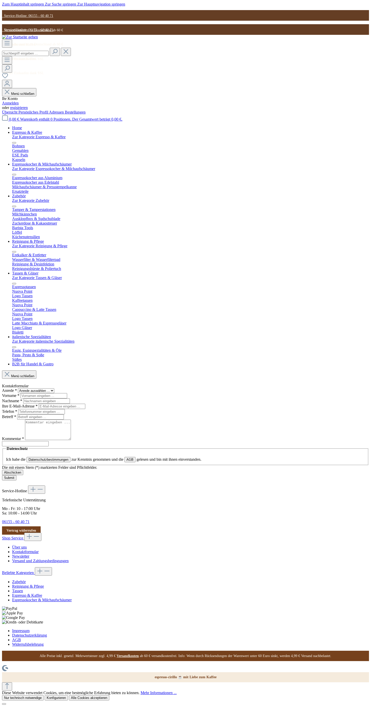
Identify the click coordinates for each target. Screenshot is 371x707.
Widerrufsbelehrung (28, 644)
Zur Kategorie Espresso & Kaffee (39, 137)
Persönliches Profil (33, 112)
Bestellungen (75, 112)
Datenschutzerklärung (29, 635)
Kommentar (13, 439)
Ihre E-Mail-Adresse (20, 406)
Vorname (10, 395)
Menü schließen (22, 94)
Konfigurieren (56, 698)
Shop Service (13, 538)
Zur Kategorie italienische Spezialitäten (43, 341)
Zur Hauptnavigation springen (101, 4)
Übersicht (10, 112)
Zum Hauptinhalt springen (23, 4)
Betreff (9, 417)
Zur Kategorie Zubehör (30, 200)
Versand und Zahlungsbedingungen (40, 561)
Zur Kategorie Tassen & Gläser (37, 278)
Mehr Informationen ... (159, 693)
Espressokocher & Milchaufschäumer (42, 600)
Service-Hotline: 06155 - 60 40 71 (27, 16)
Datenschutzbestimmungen (48, 459)
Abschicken (12, 472)
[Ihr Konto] (7, 84)
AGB (130, 459)
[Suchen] (55, 52)
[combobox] (25, 53)
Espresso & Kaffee (27, 595)
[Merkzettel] (5, 77)
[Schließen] (4, 704)
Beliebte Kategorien (18, 572)
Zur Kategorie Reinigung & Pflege (39, 246)
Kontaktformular (25, 552)
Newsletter (20, 556)
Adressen (57, 112)
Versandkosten (128, 656)
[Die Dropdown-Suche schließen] (66, 52)
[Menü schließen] (14, 143)
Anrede (9, 390)
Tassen (17, 591)
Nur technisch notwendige (23, 698)
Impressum (21, 631)
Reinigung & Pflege (28, 586)
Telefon (9, 411)
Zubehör (19, 582)
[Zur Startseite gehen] (20, 37)
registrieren (19, 107)
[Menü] (7, 43)
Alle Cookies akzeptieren (89, 698)
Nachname (12, 401)
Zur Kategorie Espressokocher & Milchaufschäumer (53, 169)
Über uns (19, 547)
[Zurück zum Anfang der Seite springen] (7, 686)
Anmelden (10, 103)
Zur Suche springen (61, 4)
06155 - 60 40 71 (16, 522)
